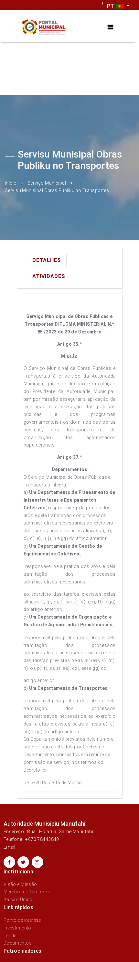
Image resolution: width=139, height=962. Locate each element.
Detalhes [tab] (46, 260)
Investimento (17, 927)
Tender (11, 935)
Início (11, 182)
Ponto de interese (22, 920)
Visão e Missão (20, 884)
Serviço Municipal (46, 182)
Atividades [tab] (48, 276)
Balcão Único (18, 899)
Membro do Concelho (27, 891)
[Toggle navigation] (110, 27)
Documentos (18, 943)
